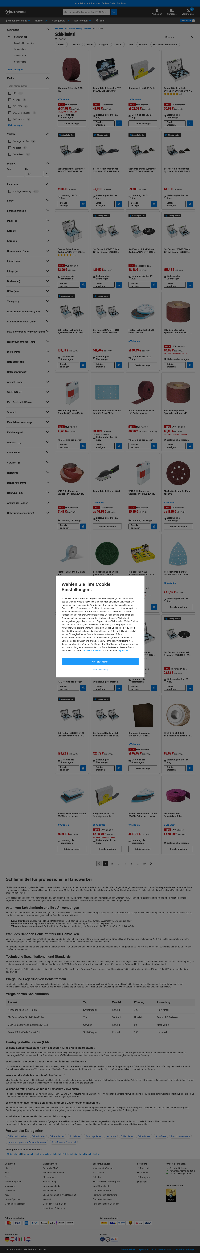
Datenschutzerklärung (92, 650)
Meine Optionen (100, 669)
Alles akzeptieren (100, 661)
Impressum (123, 650)
